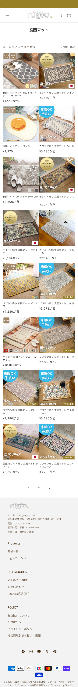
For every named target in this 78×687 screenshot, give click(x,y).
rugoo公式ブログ (18, 593)
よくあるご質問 (17, 580)
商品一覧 (13, 551)
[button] (7, 15)
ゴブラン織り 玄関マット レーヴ (56, 356)
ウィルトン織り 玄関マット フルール (56, 251)
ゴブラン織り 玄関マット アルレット (20, 411)
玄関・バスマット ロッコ (16, 145)
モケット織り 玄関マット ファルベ (20, 251)
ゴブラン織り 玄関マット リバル (56, 145)
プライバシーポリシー (21, 629)
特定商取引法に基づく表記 (24, 635)
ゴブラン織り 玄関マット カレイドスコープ (56, 465)
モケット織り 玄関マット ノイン (56, 92)
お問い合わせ (16, 587)
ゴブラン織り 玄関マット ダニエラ (20, 305)
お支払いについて (19, 615)
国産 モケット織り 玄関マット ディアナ (20, 465)
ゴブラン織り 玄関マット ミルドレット (56, 411)
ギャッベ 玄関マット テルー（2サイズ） (20, 358)
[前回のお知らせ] (7, 4)
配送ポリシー (16, 622)
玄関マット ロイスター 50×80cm (20, 196)
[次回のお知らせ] (71, 4)
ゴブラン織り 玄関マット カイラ (56, 303)
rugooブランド (17, 558)
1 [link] (29, 488)
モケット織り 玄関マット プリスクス (56, 198)
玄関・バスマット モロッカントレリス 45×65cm (20, 94)
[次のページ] (49, 488)
